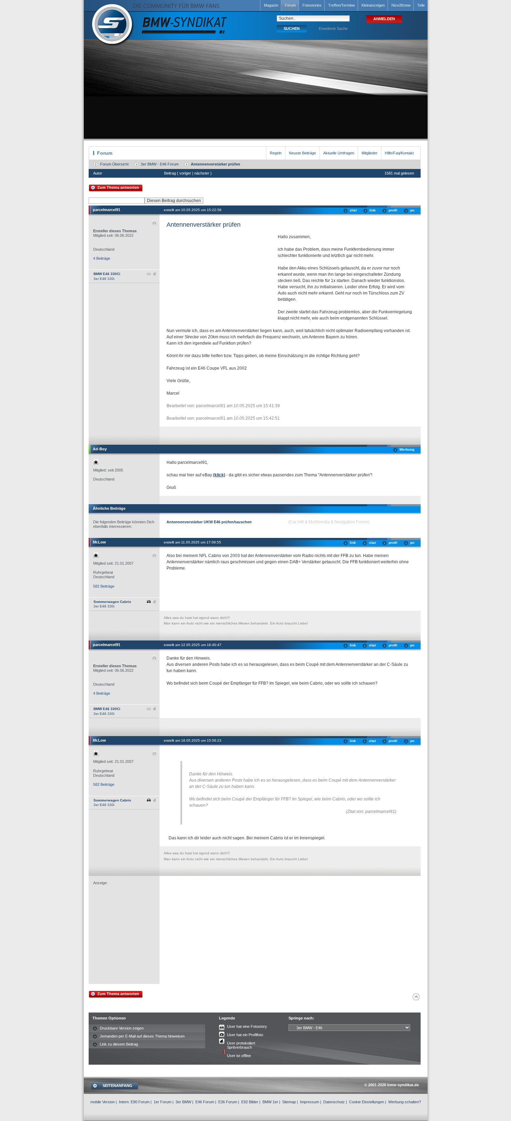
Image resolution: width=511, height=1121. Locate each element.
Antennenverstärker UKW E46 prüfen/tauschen (209, 522)
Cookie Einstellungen (366, 1102)
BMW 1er (270, 1102)
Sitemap (289, 1102)
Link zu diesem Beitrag (119, 1044)
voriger (185, 173)
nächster (201, 173)
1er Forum (162, 1102)
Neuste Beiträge (302, 153)
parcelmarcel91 (106, 210)
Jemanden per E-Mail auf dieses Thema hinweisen (142, 1036)
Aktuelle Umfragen (338, 153)
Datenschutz (334, 1102)
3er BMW (183, 1102)
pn (412, 210)
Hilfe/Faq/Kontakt (399, 153)
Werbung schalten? (404, 1102)
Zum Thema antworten (118, 187)
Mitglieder (370, 153)
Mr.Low (99, 542)
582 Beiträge (103, 586)
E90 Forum (140, 1102)
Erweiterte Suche (333, 28)
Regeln (276, 153)
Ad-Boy (100, 449)
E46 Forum (204, 1102)
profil (393, 210)
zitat (353, 210)
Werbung (406, 449)
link (373, 210)
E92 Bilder (249, 1102)
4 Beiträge (101, 258)
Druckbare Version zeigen (122, 1028)
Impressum (309, 1102)
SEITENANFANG (117, 1085)
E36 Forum (227, 1102)
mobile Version (102, 1102)
